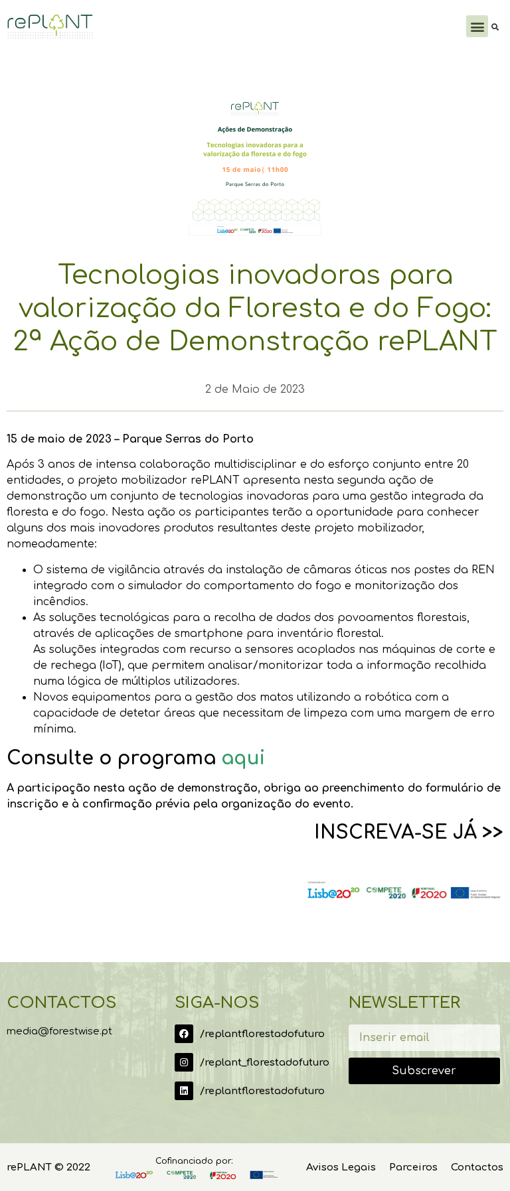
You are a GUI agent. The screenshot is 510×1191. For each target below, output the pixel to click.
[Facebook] (184, 1033)
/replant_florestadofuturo (264, 1062)
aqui (243, 758)
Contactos (477, 1167)
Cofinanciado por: (193, 1161)
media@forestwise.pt (59, 1031)
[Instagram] (184, 1062)
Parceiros (413, 1167)
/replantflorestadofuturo (262, 1034)
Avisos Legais (341, 1167)
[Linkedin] (184, 1091)
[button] (477, 26)
